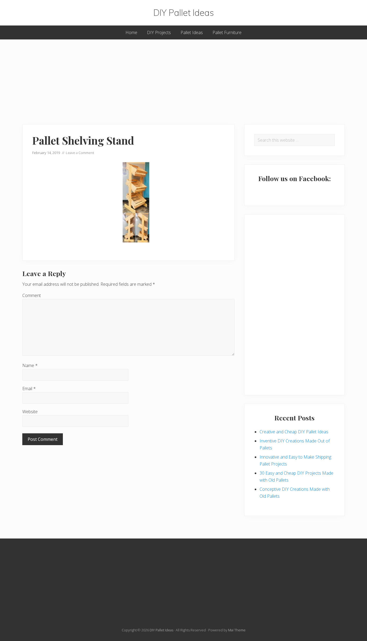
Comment (31, 295)
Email (29, 388)
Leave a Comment (80, 152)
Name (30, 365)
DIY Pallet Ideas (183, 13)
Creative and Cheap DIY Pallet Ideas (294, 432)
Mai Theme (237, 630)
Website (30, 412)
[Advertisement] (183, 77)
